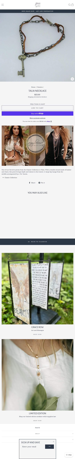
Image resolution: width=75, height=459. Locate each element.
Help (37, 433)
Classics (40, 87)
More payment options (37, 118)
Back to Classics (39, 241)
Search (37, 427)
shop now (37, 420)
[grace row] (37, 288)
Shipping (30, 97)
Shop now (37, 334)
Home (33, 87)
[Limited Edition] (37, 375)
